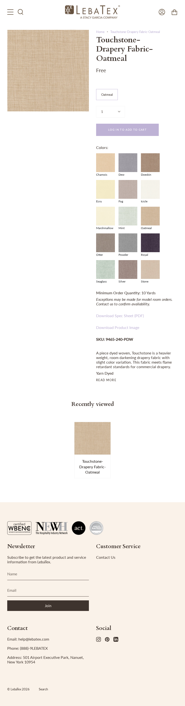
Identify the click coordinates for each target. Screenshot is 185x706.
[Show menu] (10, 12)
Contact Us (105, 557)
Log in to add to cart (127, 129)
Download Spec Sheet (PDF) (120, 315)
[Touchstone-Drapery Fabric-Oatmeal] (92, 438)
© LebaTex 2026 (18, 689)
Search (43, 689)
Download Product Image (117, 327)
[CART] (174, 12)
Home (100, 32)
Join (48, 605)
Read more (106, 380)
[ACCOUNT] (162, 12)
